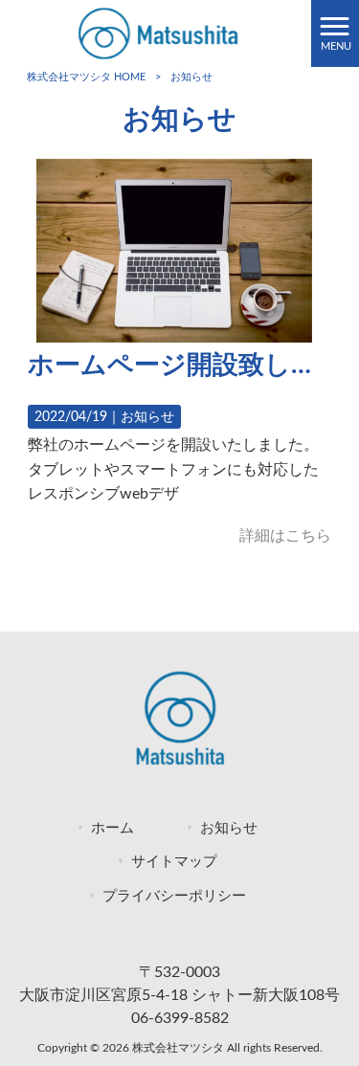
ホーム (112, 828)
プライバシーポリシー (174, 896)
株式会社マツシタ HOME (86, 77)
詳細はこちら (285, 536)
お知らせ (147, 417)
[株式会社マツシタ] (155, 32)
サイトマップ (174, 862)
